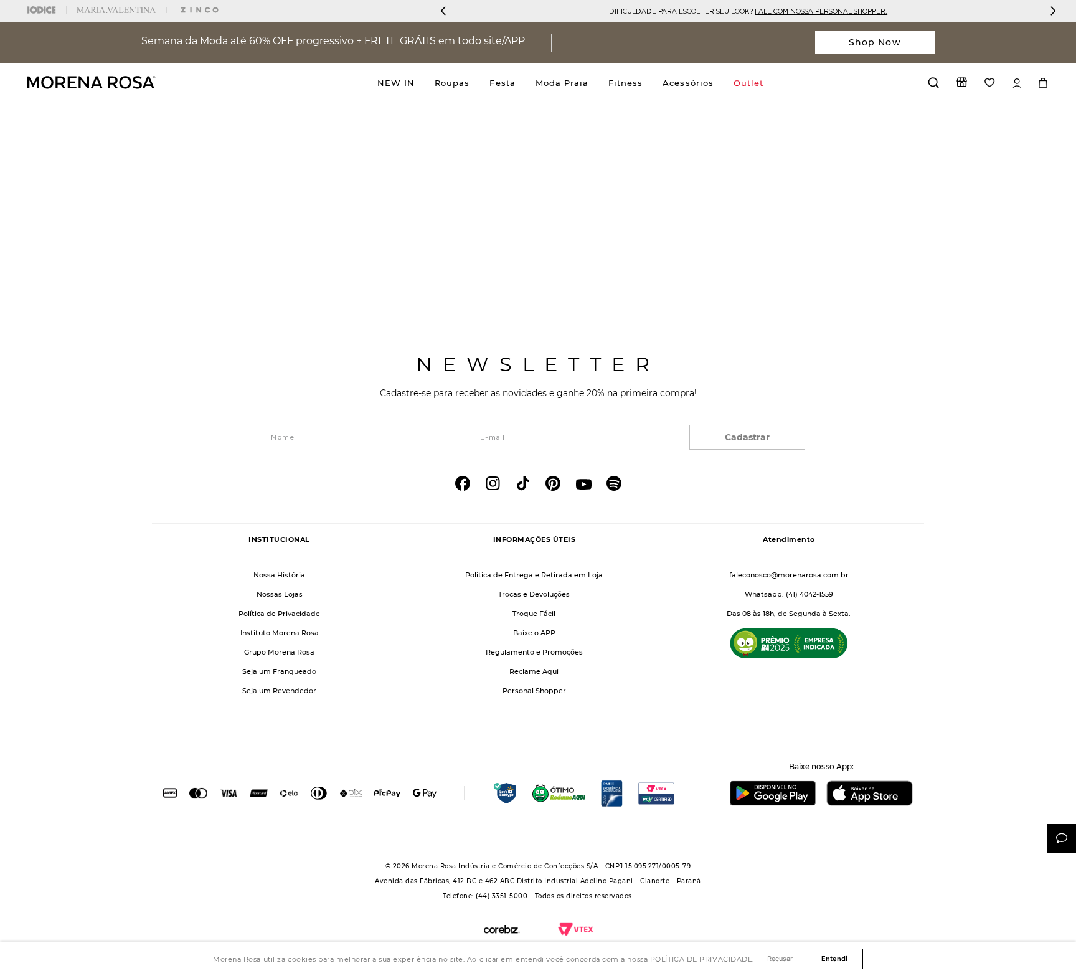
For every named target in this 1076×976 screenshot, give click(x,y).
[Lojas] (961, 82)
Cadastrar (747, 437)
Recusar (780, 958)
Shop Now (875, 42)
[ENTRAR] (1016, 83)
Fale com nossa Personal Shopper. (821, 11)
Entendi (834, 958)
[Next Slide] (1053, 10)
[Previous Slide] (443, 10)
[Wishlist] (989, 82)
